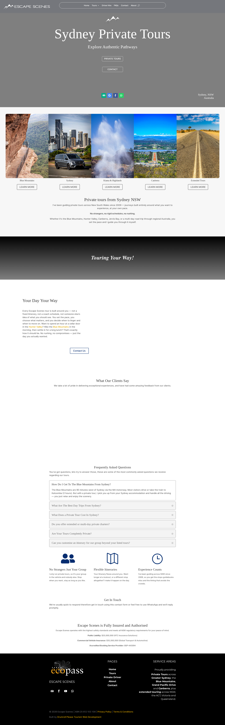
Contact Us (79, 350)
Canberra (164, 688)
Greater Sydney (161, 677)
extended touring (150, 692)
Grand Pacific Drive (164, 684)
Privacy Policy (104, 711)
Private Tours (159, 674)
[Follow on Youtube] (65, 691)
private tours (112, 58)
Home (86, 6)
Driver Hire (106, 6)
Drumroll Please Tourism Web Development (79, 717)
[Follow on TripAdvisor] (103, 95)
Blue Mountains (61, 327)
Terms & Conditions (123, 711)
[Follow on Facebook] (115, 95)
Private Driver (112, 677)
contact (112, 69)
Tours (94, 6)
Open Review (140, 444)
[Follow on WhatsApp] (121, 95)
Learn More (26, 187)
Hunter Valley (35, 327)
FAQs (116, 6)
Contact (124, 6)
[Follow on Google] (109, 95)
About (133, 6)
